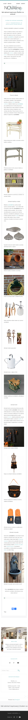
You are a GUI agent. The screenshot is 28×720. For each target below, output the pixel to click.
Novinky (18, 3)
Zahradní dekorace (18, 24)
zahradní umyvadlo (18, 544)
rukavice (10, 417)
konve (5, 54)
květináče (6, 104)
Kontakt (23, 3)
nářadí (13, 102)
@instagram (17, 699)
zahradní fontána (9, 546)
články (5, 550)
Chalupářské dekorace (15, 22)
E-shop (5, 3)
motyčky (11, 53)
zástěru (20, 418)
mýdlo (17, 215)
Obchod (9, 3)
